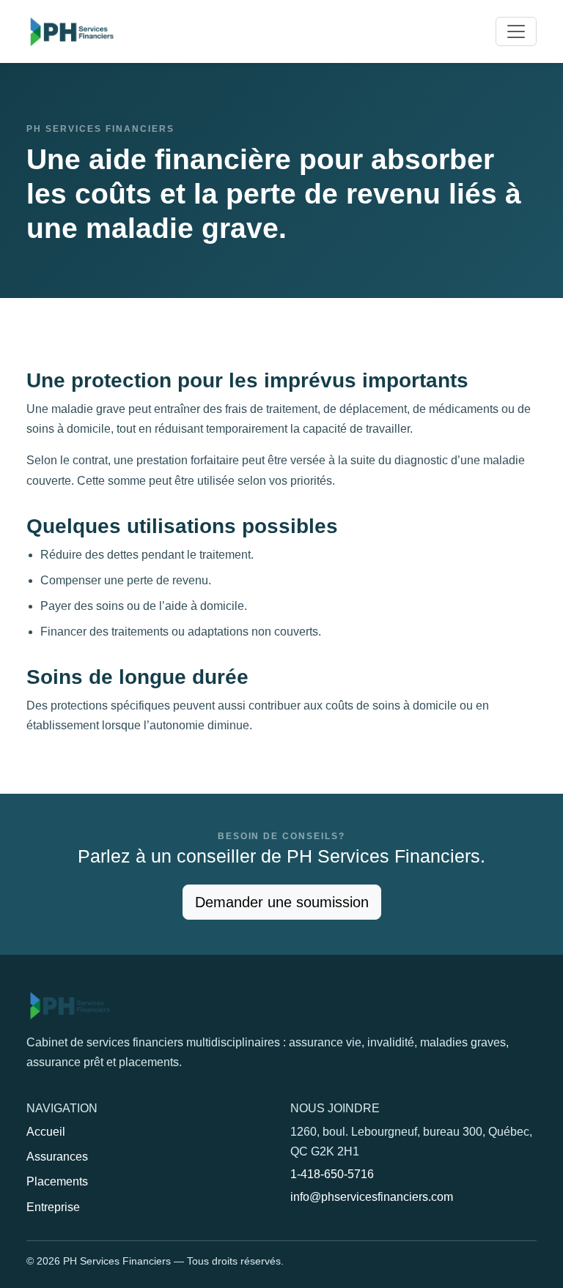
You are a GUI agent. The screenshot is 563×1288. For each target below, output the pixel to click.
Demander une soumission (282, 902)
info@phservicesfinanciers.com (371, 1197)
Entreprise (53, 1207)
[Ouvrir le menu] (516, 31)
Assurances (57, 1156)
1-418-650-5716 (332, 1174)
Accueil (45, 1131)
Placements (57, 1181)
